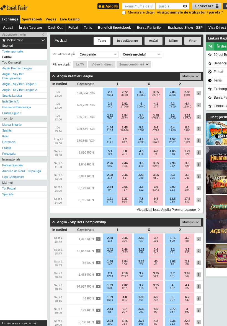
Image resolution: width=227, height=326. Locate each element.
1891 (187, 95)
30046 (141, 106)
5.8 (125, 151)
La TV (80, 64)
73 (141, 264)
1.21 (110, 198)
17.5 (187, 198)
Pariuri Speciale (12, 165)
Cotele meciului (134, 54)
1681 (110, 300)
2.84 (125, 261)
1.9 (110, 103)
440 (109, 106)
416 (141, 154)
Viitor (193, 40)
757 (124, 189)
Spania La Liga (12, 95)
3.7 (156, 237)
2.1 (110, 273)
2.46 (125, 237)
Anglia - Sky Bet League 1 (19, 84)
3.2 (173, 115)
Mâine (173, 40)
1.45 (125, 127)
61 (124, 178)
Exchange (10, 19)
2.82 (173, 261)
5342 (156, 189)
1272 (124, 252)
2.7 (110, 92)
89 (156, 323)
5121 (187, 142)
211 (187, 178)
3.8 (141, 163)
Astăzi (153, 40)
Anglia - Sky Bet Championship (13, 76)
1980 (172, 130)
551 (172, 276)
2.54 (125, 115)
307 (172, 300)
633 (187, 300)
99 (156, 312)
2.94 (110, 320)
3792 (141, 130)
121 (109, 154)
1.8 (125, 297)
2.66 (125, 186)
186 (172, 178)
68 (187, 241)
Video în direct (102, 64)
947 (124, 142)
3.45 (156, 115)
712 (172, 166)
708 (124, 166)
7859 (172, 106)
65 (110, 312)
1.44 (110, 127)
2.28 (110, 174)
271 (172, 252)
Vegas (51, 19)
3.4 (141, 115)
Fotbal (73, 28)
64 (110, 189)
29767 (156, 95)
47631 (156, 118)
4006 (172, 95)
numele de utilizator (188, 12)
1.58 (187, 139)
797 (187, 323)
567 (141, 276)
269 (141, 178)
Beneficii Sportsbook (114, 28)
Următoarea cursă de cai (19, 323)
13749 (187, 118)
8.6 (187, 127)
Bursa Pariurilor (149, 28)
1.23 (125, 198)
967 (124, 288)
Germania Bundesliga (16, 107)
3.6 (156, 186)
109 (141, 323)
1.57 (173, 139)
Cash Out (55, 28)
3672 (156, 142)
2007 (172, 142)
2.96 (173, 163)
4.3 (173, 103)
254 (187, 189)
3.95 (156, 163)
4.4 (187, 103)
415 (109, 178)
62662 (141, 95)
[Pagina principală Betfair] (14, 7)
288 (172, 201)
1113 (125, 300)
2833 (141, 142)
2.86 (173, 92)
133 (172, 189)
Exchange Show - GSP (185, 28)
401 (124, 154)
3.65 (156, 174)
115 (141, 288)
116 (172, 154)
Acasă (8, 28)
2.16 (125, 273)
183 (172, 323)
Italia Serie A (10, 101)
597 (109, 166)
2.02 (125, 285)
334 (109, 288)
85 (187, 288)
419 (141, 166)
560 (155, 178)
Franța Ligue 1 (12, 113)
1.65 (173, 151)
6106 (141, 118)
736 (155, 300)
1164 (110, 130)
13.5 (173, 198)
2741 (110, 201)
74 (156, 288)
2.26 (110, 163)
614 (124, 201)
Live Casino (70, 19)
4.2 (156, 320)
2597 (124, 276)
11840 (187, 106)
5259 (156, 166)
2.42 (110, 249)
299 (141, 252)
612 (141, 189)
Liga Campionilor (13, 176)
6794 (156, 130)
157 (172, 312)
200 (109, 323)
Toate (102, 40)
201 (141, 312)
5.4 (156, 127)
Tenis (88, 28)
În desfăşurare (30, 28)
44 (156, 264)
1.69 (110, 297)
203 (141, 201)
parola (215, 12)
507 (172, 288)
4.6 (156, 151)
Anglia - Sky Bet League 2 (19, 89)
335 (187, 201)
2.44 (125, 163)
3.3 (187, 163)
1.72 (187, 151)
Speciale (8, 194)
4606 (172, 118)
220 (187, 154)
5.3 (141, 127)
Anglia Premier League (17, 68)
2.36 (125, 174)
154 (109, 252)
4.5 (156, 139)
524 (155, 276)
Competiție (88, 54)
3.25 (187, 115)
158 (124, 264)
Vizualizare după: (64, 54)
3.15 (173, 237)
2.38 (110, 237)
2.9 (187, 261)
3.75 (141, 320)
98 (172, 264)
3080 (124, 95)
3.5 (141, 92)
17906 (124, 106)
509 (172, 241)
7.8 (141, 198)
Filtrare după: (61, 64)
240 (155, 252)
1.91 (125, 103)
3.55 (156, 92)
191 (155, 241)
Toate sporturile (12, 51)
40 (156, 261)
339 (124, 241)
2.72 (125, 92)
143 (109, 264)
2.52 (110, 115)
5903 (187, 130)
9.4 (156, 198)
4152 (124, 118)
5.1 (110, 151)
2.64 (110, 186)
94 (141, 241)
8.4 (173, 127)
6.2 (187, 297)
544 (187, 276)
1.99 (110, 285)
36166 (124, 130)
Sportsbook (32, 19)
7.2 (125, 139)
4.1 (156, 103)
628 (187, 166)
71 (156, 154)
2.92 (173, 186)
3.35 (141, 308)
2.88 (187, 92)
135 (187, 252)
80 (156, 201)
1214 (110, 276)
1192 (110, 142)
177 (155, 106)
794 (109, 118)
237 (124, 312)
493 (187, 312)
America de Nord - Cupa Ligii (21, 171)
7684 (110, 95)
